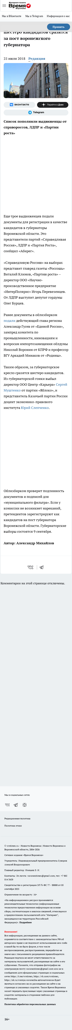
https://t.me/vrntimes (21, 976)
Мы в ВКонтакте (12, 16)
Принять (59, 27)
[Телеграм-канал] (36, 112)
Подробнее (25, 922)
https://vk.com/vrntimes (46, 976)
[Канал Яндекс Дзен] (53, 105)
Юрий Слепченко (35, 407)
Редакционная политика (17, 818)
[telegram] (43, 567)
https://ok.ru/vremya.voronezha (20, 980)
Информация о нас (58, 16)
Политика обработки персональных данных (30, 1004)
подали (9, 320)
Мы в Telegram (34, 16)
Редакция (36, 58)
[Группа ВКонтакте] (19, 105)
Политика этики (13, 825)
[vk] (30, 567)
